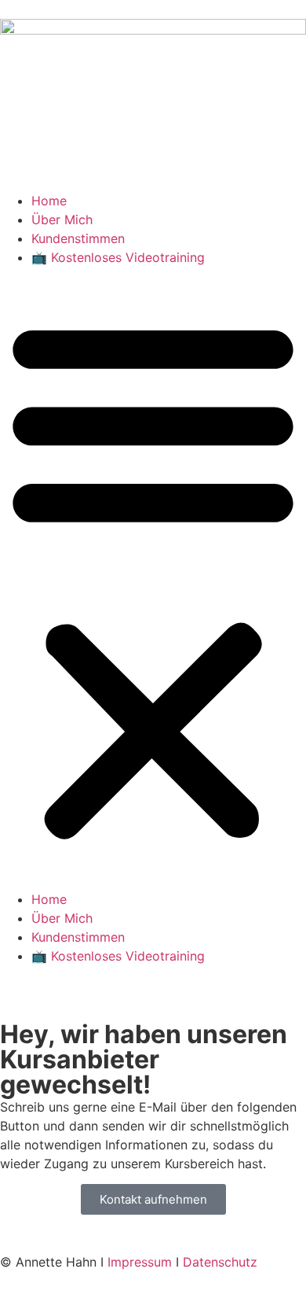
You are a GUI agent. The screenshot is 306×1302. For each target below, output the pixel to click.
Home (49, 200)
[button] (153, 578)
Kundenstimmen (78, 238)
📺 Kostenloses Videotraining (118, 257)
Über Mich (62, 219)
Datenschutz (220, 1262)
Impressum (139, 1262)
